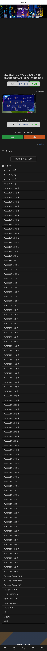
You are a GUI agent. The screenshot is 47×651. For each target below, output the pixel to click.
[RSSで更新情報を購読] (34, 137)
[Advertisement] (23, 44)
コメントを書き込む (23, 159)
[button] (42, 428)
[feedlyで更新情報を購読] (12, 137)
